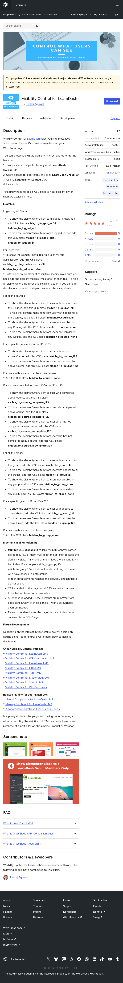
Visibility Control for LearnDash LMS (26, 653)
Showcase (39, 900)
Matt (7, 933)
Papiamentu (18, 959)
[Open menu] (118, 5)
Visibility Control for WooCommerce (26, 687)
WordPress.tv (72, 917)
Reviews (27, 118)
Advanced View (94, 202)
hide (116, 180)
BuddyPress (12, 945)
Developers (69, 911)
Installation (46, 118)
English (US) (113, 172)
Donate (99, 911)
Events (97, 906)
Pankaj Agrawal (35, 104)
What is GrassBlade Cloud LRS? (22, 843)
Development (68, 118)
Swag (98, 917)
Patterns (38, 917)
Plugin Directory (11, 14)
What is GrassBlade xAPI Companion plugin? (29, 833)
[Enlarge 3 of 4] (74, 746)
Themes (38, 906)
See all (116, 261)
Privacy (7, 917)
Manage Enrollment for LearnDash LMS (28, 704)
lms (117, 193)
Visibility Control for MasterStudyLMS (27, 677)
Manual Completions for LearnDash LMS (29, 699)
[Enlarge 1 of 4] (22, 746)
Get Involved (100, 900)
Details (11, 118)
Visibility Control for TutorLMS (23, 672)
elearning (107, 180)
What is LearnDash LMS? (18, 823)
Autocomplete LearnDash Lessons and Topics (32, 709)
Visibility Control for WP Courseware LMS (29, 658)
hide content (113, 186)
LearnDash (33, 138)
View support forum (96, 291)
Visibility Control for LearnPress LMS (27, 663)
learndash (108, 193)
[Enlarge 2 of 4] (48, 746)
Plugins (37, 911)
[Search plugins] (37, 26)
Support (115, 118)
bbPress (9, 939)
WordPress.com (14, 928)
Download (112, 101)
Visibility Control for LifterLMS (23, 668)
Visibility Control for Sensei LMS (24, 682)
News (6, 906)
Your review (92, 261)
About (6, 900)
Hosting (7, 911)
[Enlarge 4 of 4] (74, 763)
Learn (66, 900)
